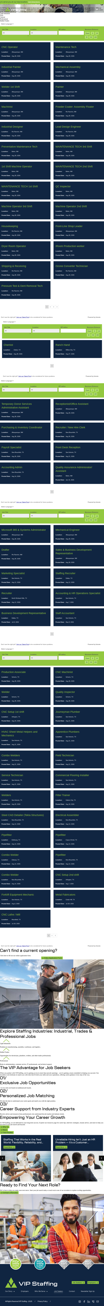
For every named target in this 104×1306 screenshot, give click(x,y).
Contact (72, 1291)
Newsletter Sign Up (88, 1291)
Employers (25, 1291)
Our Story (8, 1291)
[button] (97, 9)
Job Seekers (58, 1291)
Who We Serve (40, 1291)
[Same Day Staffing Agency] (80, 1301)
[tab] (52, 15)
